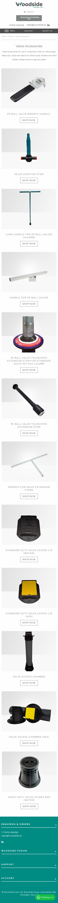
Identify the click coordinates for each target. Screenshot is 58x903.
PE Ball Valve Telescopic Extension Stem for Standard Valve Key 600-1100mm (29, 361)
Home (3, 36)
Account (28, 31)
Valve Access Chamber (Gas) (29, 737)
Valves (10, 36)
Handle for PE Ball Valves (29, 297)
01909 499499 (16, 25)
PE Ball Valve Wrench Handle (28, 114)
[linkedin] (48, 25)
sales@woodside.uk (36, 25)
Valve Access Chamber (29, 676)
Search (30, 12)
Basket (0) (47, 31)
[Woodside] (29, 5)
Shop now (28, 120)
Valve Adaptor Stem (29, 174)
